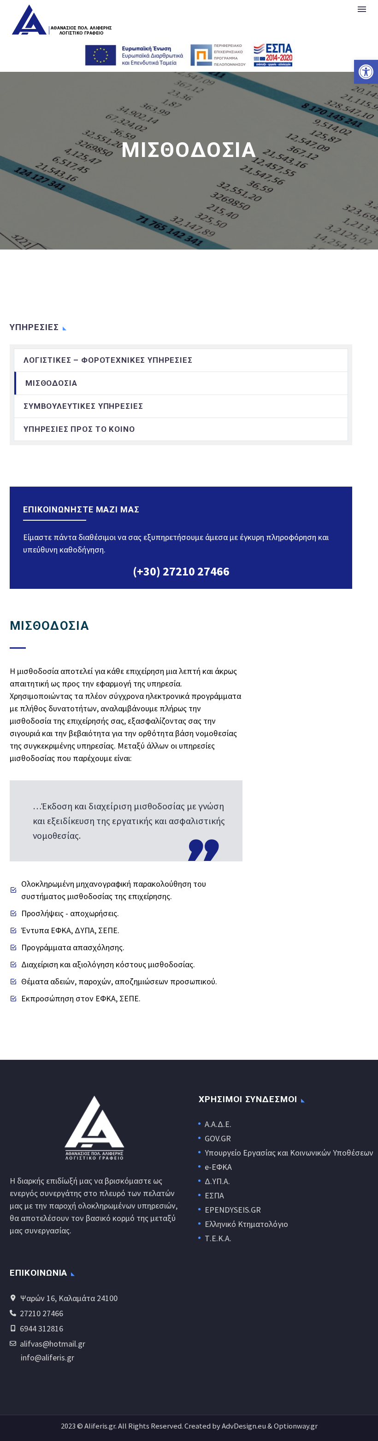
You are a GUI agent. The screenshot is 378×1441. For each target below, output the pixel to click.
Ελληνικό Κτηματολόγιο (246, 1224)
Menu (362, 9)
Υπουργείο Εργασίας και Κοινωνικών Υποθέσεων (289, 1152)
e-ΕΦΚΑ (218, 1167)
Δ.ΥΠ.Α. (217, 1181)
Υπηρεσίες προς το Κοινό (79, 429)
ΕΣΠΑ (214, 1195)
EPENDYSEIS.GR (233, 1209)
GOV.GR (218, 1138)
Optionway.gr (296, 1426)
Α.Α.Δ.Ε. (218, 1124)
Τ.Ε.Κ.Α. (218, 1238)
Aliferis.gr (99, 1426)
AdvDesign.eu (244, 1426)
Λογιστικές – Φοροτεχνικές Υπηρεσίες (108, 360)
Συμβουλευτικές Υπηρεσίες (83, 406)
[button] (366, 72)
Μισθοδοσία (51, 383)
